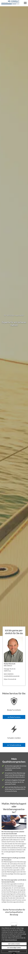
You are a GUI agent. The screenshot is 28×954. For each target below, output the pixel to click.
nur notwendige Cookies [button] (14, 947)
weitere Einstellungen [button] (14, 951)
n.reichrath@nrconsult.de (11, 676)
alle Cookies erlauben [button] (14, 944)
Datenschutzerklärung (11, 940)
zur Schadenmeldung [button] (14, 745)
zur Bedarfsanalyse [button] (14, 717)
